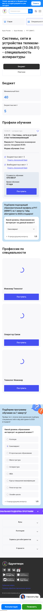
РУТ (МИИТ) (30, 31)
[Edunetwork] (4, 11)
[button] (21, 523)
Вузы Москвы (18, 31)
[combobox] (20, 11)
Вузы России (6, 31)
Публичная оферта (8, 585)
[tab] (13, 21)
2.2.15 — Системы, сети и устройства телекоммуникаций (20, 136)
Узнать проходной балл (17, 160)
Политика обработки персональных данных (16, 588)
